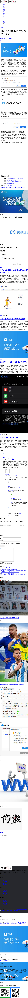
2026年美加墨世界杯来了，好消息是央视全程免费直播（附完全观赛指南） (12, 684)
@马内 (12, 502)
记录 (4, 9)
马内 (9, 486)
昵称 (1, 535)
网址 (1, 540)
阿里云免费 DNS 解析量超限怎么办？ (10, 569)
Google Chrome (10, 923)
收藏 (15, 187)
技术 (4, 7)
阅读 (4, 10)
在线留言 (5, 882)
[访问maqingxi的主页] (7, 561)
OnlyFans (15, 923)
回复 (13, 459)
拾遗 (4, 13)
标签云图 (5, 902)
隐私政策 (5, 884)
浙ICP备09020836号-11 (22, 909)
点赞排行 (5, 900)
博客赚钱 (4, 923)
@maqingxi (10, 490)
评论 (1, 524)
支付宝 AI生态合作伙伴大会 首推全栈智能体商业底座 (13, 570)
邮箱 (1, 538)
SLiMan (4, 457)
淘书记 (15, 922)
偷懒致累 (1, 832)
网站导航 (5, 883)
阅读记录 (5, 891)
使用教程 (19, 922)
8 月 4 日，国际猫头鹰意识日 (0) (14, 181)
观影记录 (5, 893)
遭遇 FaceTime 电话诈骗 (9, 437)
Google (7, 922)
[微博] (0, 875)
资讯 (4, 6)
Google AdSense (21, 923)
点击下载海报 (4, 960)
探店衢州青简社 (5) (11, 180)
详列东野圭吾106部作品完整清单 (9, 573)
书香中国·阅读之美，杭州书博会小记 (10, 572)
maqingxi (7, 474)
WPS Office (5, 903)
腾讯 (11, 185)
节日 (4, 14)
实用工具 (5, 890)
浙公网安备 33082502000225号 (12, 910)
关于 (4, 16)
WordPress (5, 904)
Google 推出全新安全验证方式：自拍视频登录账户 (13, 574)
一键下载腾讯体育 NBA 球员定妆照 (12, 319)
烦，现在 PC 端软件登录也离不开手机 (13, 362)
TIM (8, 185)
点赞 (19, 187)
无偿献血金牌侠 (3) (11, 183)
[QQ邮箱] (4, 875)
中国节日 (23, 922)
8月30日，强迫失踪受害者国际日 (9, 618)
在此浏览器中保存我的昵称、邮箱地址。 (11, 543)
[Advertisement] (14, 158)
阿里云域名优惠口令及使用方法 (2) (15, 178)
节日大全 (5, 894)
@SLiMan (7, 478)
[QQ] (2, 875)
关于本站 (5, 880)
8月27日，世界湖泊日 (6, 567)
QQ (5, 185)
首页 (4, 4)
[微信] (3, 875)
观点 (4, 12)
